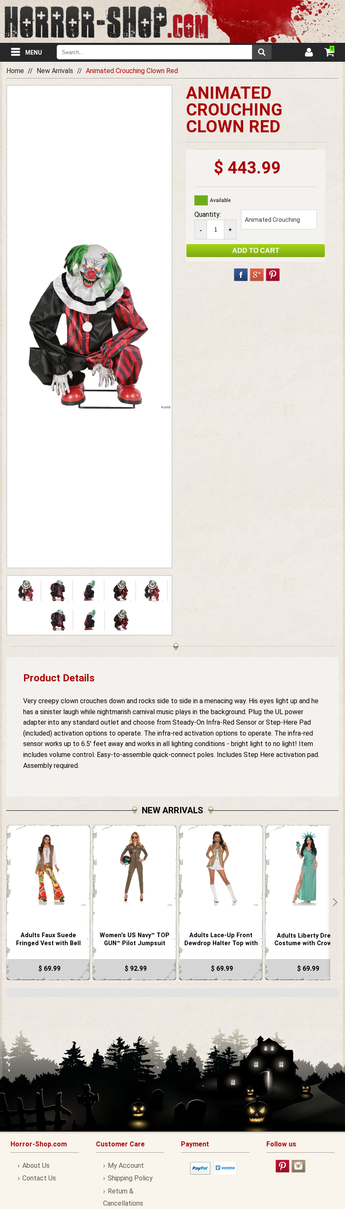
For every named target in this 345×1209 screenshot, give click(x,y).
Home (15, 71)
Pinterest (273, 274)
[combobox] (164, 52)
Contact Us (39, 1178)
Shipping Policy (130, 1178)
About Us (36, 1166)
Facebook (241, 274)
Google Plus (257, 274)
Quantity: (207, 214)
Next (334, 902)
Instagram (298, 1166)
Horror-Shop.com (106, 21)
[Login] (308, 53)
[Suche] (261, 52)
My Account (126, 1166)
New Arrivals (55, 71)
